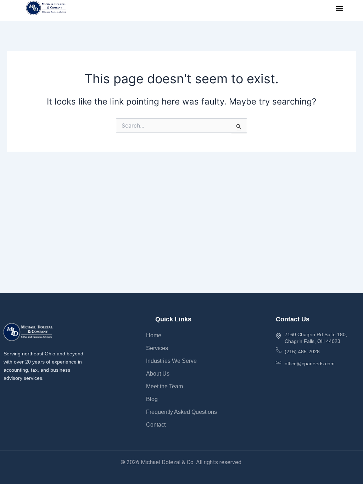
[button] (339, 8)
